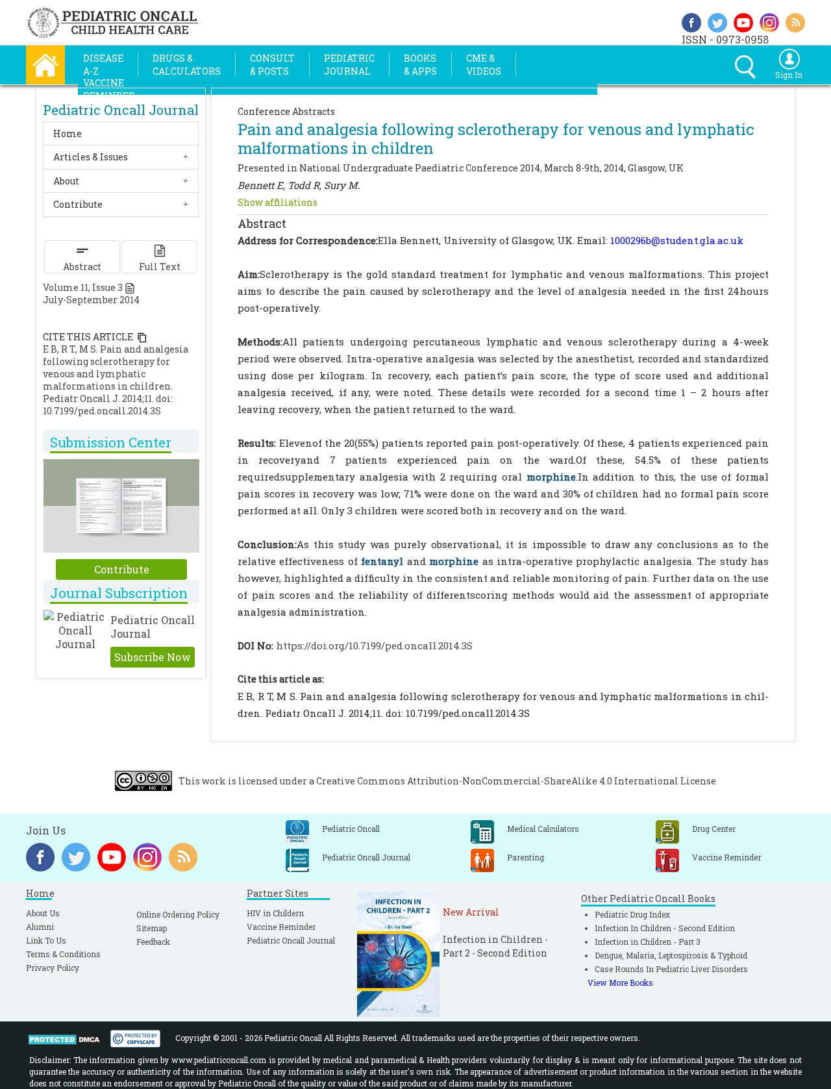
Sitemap (151, 928)
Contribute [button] (78, 204)
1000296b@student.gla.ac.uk (676, 240)
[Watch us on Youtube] (743, 21)
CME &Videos (483, 64)
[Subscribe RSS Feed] (795, 21)
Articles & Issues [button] (90, 157)
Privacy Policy (52, 967)
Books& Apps (420, 64)
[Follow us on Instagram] (769, 21)
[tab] (120, 133)
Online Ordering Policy (177, 914)
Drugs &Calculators (187, 64)
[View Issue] (130, 287)
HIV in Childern (275, 913)
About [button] (66, 181)
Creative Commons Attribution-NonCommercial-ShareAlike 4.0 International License (516, 781)
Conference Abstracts (286, 111)
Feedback (153, 941)
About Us (43, 913)
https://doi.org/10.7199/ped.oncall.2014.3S (374, 645)
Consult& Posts (272, 64)
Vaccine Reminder (281, 926)
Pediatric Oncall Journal (291, 940)
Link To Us (46, 940)
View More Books (620, 982)
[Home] (45, 63)
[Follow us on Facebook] (691, 21)
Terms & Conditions (63, 954)
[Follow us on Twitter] (717, 21)
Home (67, 133)
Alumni (40, 926)
